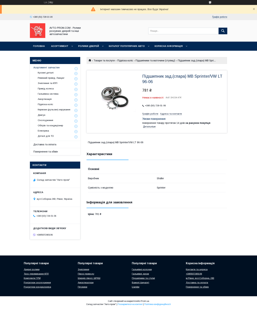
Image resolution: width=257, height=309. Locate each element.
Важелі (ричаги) (140, 282)
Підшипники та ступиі (143, 278)
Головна (39, 46)
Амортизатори (86, 282)
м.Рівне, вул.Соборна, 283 (200, 278)
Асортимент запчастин (46, 67)
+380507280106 (194, 273)
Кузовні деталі (45, 72)
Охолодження (45, 120)
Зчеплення (83, 269)
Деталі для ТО (46, 136)
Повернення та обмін (45, 151)
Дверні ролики (32, 269)
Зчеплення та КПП (47, 83)
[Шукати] (223, 31)
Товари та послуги (104, 60)
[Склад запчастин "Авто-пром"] (37, 37)
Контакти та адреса (197, 269)
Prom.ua (145, 301)
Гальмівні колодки (142, 269)
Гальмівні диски (140, 273)
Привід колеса (46, 88)
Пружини (82, 287)
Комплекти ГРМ (32, 278)
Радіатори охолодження (37, 282)
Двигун (41, 115)
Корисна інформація (169, 46)
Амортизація (45, 99)
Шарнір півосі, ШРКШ (89, 278)
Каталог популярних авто (127, 46)
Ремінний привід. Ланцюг (51, 78)
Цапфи (135, 287)
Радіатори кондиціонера (37, 287)
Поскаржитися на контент (130, 304)
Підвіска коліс (125, 60)
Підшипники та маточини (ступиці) (155, 60)
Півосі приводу (86, 273)
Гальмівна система (48, 94)
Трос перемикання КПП (36, 273)
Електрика (43, 130)
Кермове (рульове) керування (54, 109)
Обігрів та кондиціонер (50, 125)
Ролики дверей (88, 46)
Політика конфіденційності (157, 304)
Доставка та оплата (44, 144)
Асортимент (59, 46)
